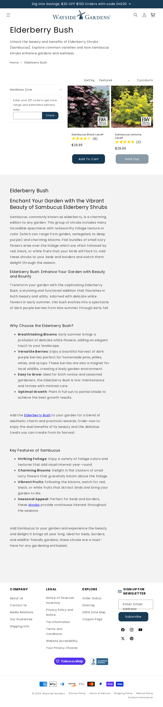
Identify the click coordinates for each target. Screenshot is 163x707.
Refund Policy (144, 693)
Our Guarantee (21, 619)
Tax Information (58, 622)
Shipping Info (19, 626)
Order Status (91, 598)
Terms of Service (99, 693)
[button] (8, 15)
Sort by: (89, 80)
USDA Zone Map (94, 612)
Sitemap (88, 605)
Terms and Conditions (54, 631)
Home (14, 62)
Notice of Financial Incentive (60, 600)
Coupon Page (92, 619)
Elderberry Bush (35, 62)
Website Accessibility (62, 641)
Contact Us (18, 605)
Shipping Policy (123, 693)
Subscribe (133, 616)
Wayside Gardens (54, 693)
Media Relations (21, 612)
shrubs (34, 505)
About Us (16, 598)
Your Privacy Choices (62, 648)
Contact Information (140, 697)
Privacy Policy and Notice (59, 612)
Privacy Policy (77, 693)
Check (50, 115)
